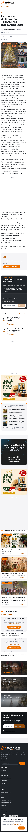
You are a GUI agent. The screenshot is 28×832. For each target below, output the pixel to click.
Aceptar (22, 828)
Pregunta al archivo (6, 792)
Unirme (22, 763)
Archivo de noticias (6, 800)
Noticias (7, 6)
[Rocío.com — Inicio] (7, 2)
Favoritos (3, 797)
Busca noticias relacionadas (9, 298)
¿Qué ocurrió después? (8, 301)
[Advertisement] (14, 196)
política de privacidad (14, 623)
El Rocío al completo (6, 778)
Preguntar (21, 305)
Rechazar (4, 828)
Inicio (2, 6)
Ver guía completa (10, 267)
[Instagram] (7, 759)
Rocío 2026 (4, 770)
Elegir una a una (15, 824)
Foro (2, 785)
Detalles (21, 824)
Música (3, 783)
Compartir (5, 36)
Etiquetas (3, 805)
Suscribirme (19, 726)
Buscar (3, 795)
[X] (4, 759)
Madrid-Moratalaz (8, 12)
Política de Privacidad (13, 730)
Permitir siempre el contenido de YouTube (15, 630)
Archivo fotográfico (6, 802)
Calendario (21, 313)
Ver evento (11, 325)
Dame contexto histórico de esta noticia (12, 295)
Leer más (22, 553)
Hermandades (4, 775)
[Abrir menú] (25, 2)
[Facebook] (2, 759)
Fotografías (4, 780)
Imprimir (5, 39)
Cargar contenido (15, 628)
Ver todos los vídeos (6, 614)
